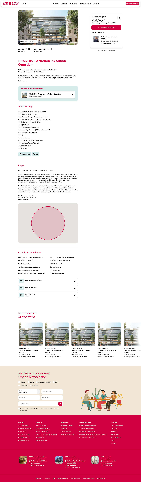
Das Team (114, 428)
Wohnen (56, 4)
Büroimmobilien (41, 428)
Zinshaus (64, 428)
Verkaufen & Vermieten (86, 428)
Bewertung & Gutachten (87, 431)
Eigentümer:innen (85, 4)
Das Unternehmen (117, 425)
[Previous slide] (21, 27)
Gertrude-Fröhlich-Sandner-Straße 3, (76, 462)
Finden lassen (22, 440)
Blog (112, 440)
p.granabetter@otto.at (110, 41)
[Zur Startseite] (11, 3)
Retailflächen (40, 431)
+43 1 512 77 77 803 (73, 467)
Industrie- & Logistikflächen (45, 434)
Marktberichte (115, 437)
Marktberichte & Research (87, 437)
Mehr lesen (22, 81)
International (22, 434)
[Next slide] (75, 27)
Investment (73, 4)
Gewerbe (64, 4)
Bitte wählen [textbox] (23, 392)
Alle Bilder (25, 42)
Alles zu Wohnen (23, 425)
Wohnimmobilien (23, 428)
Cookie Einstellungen (76, 478)
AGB (54, 478)
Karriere (114, 431)
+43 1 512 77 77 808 (37, 465)
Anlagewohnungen (67, 434)
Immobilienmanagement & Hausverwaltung (93, 434)
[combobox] (29, 391)
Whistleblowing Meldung (88, 478)
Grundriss (34, 42)
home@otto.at (35, 463)
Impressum (39, 478)
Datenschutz (47, 478)
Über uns (96, 4)
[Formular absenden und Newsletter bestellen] (60, 404)
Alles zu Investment (67, 425)
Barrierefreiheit (101, 478)
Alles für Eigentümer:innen (87, 425)
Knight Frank (115, 434)
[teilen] (119, 18)
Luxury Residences (24, 437)
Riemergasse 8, (109, 461)
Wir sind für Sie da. (98, 33)
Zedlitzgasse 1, (39, 461)
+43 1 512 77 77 (108, 465)
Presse (113, 443)
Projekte (21, 431)
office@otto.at (71, 465)
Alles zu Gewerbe (41, 425)
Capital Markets (66, 431)
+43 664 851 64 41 (109, 43)
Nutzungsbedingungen (62, 478)
